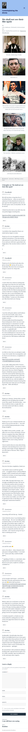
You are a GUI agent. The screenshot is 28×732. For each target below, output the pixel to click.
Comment (5, 672)
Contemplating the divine (10, 11)
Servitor (12, 178)
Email (3, 696)
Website (4, 702)
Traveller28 (8, 192)
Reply (4, 220)
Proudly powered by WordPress (9, 730)
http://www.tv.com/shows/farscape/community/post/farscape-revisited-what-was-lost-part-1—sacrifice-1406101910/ (14, 585)
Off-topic (18, 178)
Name (3, 690)
